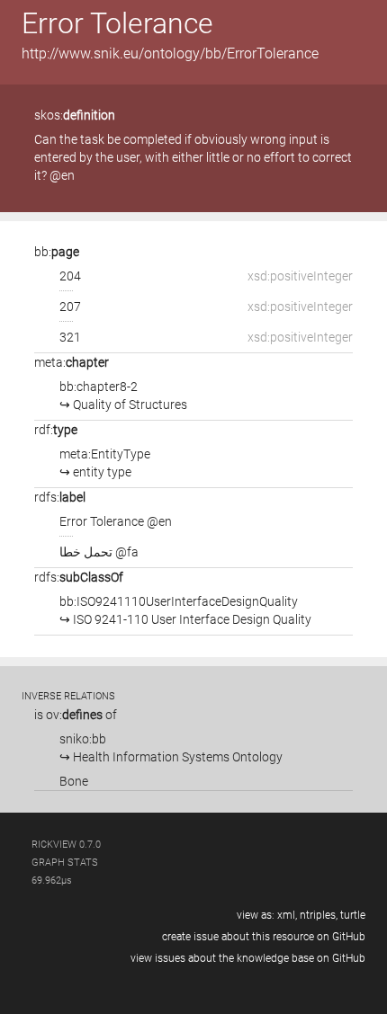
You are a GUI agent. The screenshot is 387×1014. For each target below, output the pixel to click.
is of (75, 714)
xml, (287, 915)
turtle (352, 915)
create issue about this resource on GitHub (263, 936)
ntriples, (319, 915)
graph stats (65, 862)
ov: (74, 714)
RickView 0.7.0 (66, 844)
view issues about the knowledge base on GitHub (247, 958)
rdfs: (60, 497)
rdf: (55, 429)
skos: (74, 115)
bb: (56, 252)
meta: (71, 362)
